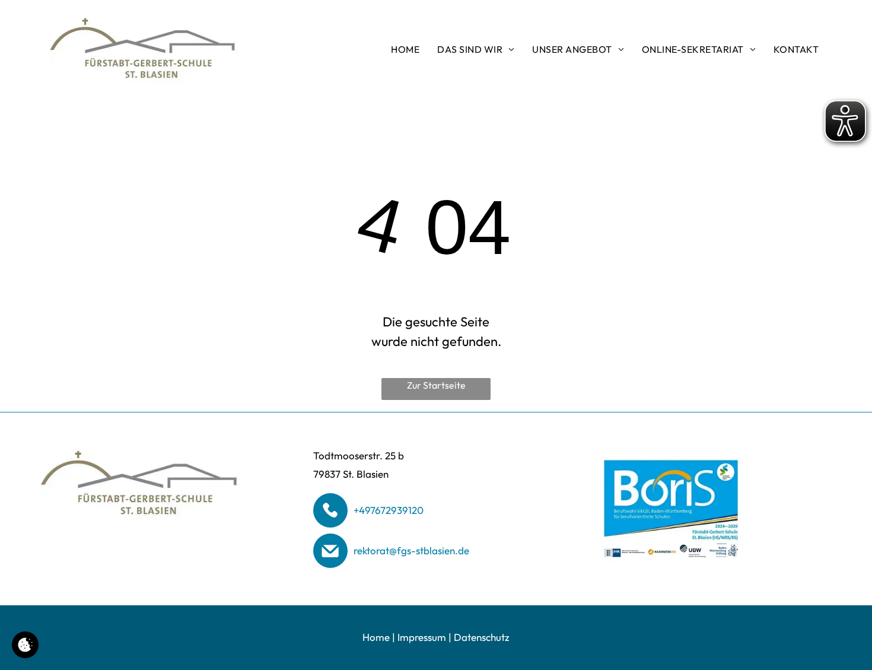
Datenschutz (482, 637)
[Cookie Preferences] (25, 644)
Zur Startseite (436, 385)
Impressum (421, 637)
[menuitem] (405, 49)
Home (376, 637)
